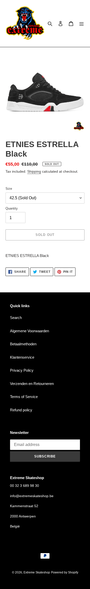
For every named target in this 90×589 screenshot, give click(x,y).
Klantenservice (22, 357)
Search (16, 317)
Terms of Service (24, 397)
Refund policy (21, 410)
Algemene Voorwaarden (29, 331)
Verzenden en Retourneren (32, 383)
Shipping (34, 171)
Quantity (12, 208)
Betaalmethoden (23, 344)
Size (9, 188)
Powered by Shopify (64, 572)
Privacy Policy (22, 370)
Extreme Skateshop (37, 572)
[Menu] (81, 23)
